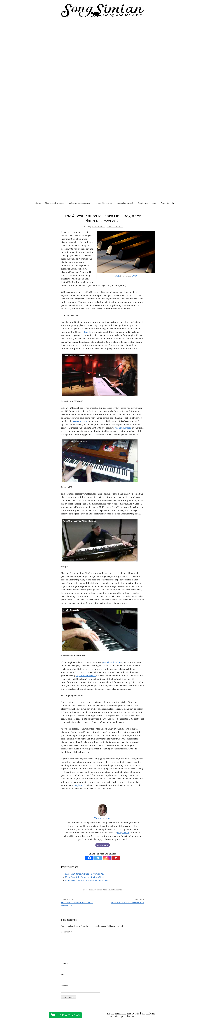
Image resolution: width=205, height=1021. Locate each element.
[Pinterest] (116, 858)
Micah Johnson (98, 226)
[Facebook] (89, 858)
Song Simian (123, 832)
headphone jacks (123, 428)
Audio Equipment (125, 203)
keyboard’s (80, 785)
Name (64, 963)
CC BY (134, 276)
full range (86, 332)
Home (38, 203)
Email (64, 974)
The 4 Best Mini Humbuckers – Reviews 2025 (86, 880)
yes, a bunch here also (85, 675)
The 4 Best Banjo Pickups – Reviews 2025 (84, 874)
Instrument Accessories (79, 203)
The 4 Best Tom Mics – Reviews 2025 (127, 902)
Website (64, 985)
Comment (66, 932)
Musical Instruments (54, 203)
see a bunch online (112, 662)
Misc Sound (143, 203)
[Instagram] (107, 858)
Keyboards (97, 890)
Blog (154, 203)
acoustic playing (81, 421)
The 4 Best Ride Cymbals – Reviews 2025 (84, 877)
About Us (165, 203)
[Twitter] (98, 858)
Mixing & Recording (103, 203)
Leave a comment (115, 226)
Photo (117, 276)
